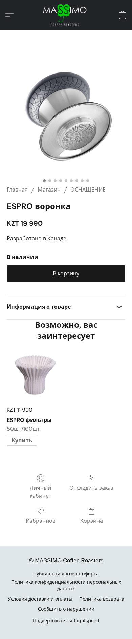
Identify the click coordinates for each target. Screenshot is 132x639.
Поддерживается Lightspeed (66, 621)
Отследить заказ (91, 487)
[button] (66, 15)
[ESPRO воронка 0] (66, 116)
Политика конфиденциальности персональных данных (66, 585)
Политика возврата (101, 599)
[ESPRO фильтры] (35, 374)
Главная (17, 189)
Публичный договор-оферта (66, 574)
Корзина (91, 520)
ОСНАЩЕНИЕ (88, 189)
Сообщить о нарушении (66, 609)
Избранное (41, 520)
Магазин (49, 189)
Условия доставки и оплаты (40, 599)
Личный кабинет (40, 491)
